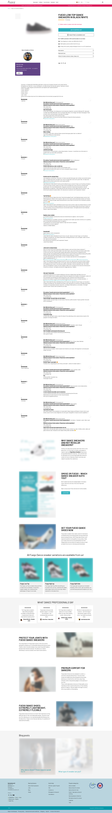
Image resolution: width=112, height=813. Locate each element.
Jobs (29, 787)
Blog (29, 790)
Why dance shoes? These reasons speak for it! (36, 771)
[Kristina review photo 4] (82, 259)
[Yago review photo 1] (48, 218)
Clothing (40, 2)
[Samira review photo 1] (48, 203)
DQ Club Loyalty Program (54, 785)
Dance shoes (35, 2)
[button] (61, 19)
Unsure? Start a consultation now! (77, 34)
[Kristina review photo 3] (71, 259)
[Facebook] (63, 63)
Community (52, 2)
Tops (70, 802)
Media (29, 792)
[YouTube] (13, 795)
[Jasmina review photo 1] (49, 118)
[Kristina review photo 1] (49, 259)
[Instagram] (61, 63)
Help (57, 2)
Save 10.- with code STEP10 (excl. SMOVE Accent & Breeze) (32, 5)
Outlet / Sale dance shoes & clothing (75, 793)
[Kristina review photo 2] (60, 259)
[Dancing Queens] (11, 2)
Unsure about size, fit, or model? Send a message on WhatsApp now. (80, 5)
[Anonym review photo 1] (48, 170)
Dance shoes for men (73, 790)
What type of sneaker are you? (69, 771)
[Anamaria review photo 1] (49, 154)
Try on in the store (47, 2)
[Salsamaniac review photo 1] (49, 136)
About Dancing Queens (33, 785)
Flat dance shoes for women (75, 798)
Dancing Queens (100, 808)
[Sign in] (102, 2)
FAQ (49, 787)
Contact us (50, 790)
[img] (24, 99)
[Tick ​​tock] (65, 63)
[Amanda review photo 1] (48, 234)
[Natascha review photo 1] (49, 182)
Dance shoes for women (74, 787)
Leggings (71, 800)
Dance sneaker (72, 785)
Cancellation (51, 794)
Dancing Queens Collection (75, 796)
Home (9, 8)
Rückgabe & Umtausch (53, 792)
